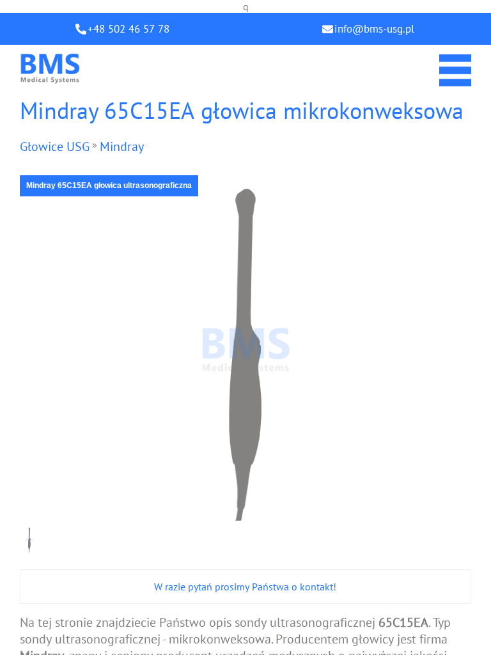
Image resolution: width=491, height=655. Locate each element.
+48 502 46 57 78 (128, 29)
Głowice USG (55, 146)
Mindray (122, 146)
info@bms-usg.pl (374, 29)
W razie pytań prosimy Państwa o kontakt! (245, 586)
